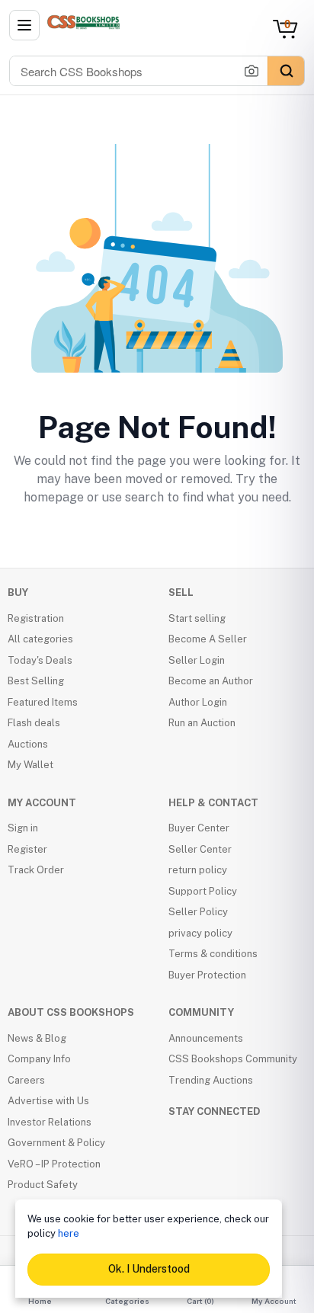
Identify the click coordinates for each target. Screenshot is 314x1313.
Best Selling (36, 681)
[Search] (286, 70)
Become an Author (210, 681)
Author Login (197, 702)
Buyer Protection (207, 975)
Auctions (28, 744)
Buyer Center (198, 828)
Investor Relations (49, 1122)
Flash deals (34, 723)
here (68, 1233)
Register (27, 849)
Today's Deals (40, 660)
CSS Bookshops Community (232, 1059)
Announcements (205, 1038)
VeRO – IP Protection (54, 1164)
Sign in (23, 828)
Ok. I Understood (149, 1269)
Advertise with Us (48, 1100)
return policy (197, 870)
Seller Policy (198, 911)
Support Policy (202, 891)
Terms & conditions (213, 953)
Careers (26, 1080)
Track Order (36, 870)
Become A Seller (207, 639)
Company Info (39, 1059)
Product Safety (43, 1184)
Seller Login (196, 660)
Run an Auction (202, 723)
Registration (36, 618)
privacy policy (200, 933)
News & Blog (37, 1038)
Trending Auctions (210, 1080)
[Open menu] (24, 25)
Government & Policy (56, 1142)
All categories (40, 639)
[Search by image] (251, 70)
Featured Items (43, 702)
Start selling (197, 618)
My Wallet (30, 764)
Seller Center (200, 849)
